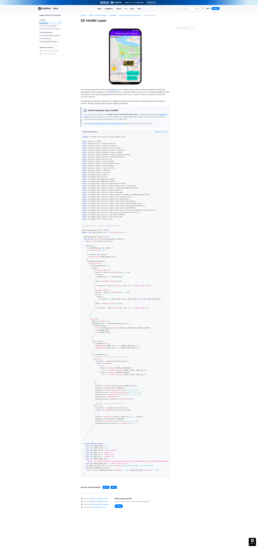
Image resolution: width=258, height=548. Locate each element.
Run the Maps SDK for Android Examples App (107, 123)
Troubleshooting (50, 41)
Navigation (109, 9)
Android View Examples (48, 26)
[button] (203, 8)
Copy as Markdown (184, 28)
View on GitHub (162, 132)
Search (119, 9)
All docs (83, 15)
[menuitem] (203, 8)
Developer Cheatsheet (101, 504)
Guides (43, 20)
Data (132, 9)
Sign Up (118, 506)
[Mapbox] (44, 8)
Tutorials (48, 38)
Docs (55, 8)
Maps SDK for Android (50, 15)
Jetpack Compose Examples (50, 29)
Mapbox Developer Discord (99, 501)
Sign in (208, 8)
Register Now (152, 2)
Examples (44, 23)
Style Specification (50, 35)
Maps (99, 9)
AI (126, 9)
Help (139, 9)
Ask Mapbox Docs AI (98, 507)
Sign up (215, 8)
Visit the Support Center (100, 498)
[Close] (256, 2)
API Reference (46, 32)
